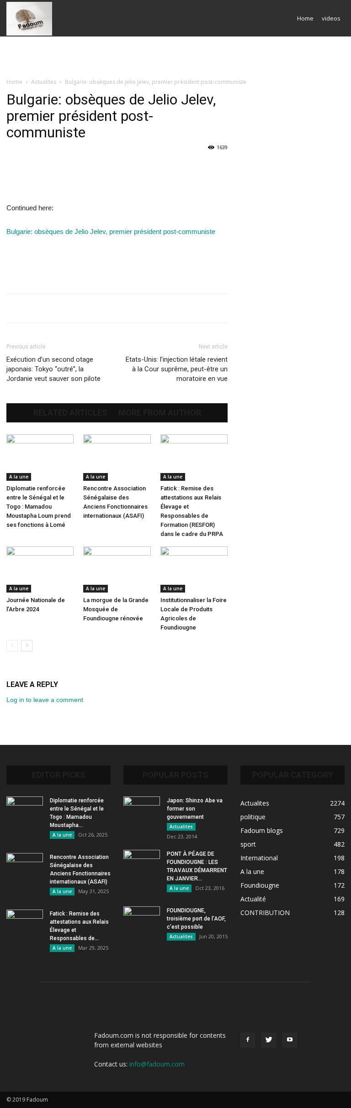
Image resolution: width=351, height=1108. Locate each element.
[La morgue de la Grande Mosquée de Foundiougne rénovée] (116, 569)
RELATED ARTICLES (70, 413)
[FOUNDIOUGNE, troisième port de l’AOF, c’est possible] (141, 919)
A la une (18, 476)
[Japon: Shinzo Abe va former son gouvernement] (141, 809)
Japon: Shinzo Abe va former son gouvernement (195, 808)
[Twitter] (268, 1040)
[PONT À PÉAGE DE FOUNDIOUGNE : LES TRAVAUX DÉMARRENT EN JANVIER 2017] (141, 862)
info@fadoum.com (157, 1064)
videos (331, 18)
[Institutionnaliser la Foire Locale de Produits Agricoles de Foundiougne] (194, 569)
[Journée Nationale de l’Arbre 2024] (40, 569)
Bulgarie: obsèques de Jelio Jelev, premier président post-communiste (110, 231)
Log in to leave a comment (44, 699)
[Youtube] (289, 1040)
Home (305, 18)
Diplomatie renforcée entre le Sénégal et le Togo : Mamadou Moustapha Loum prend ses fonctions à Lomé (38, 506)
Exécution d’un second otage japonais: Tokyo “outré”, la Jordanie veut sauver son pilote (53, 369)
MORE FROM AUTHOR (159, 413)
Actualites (43, 82)
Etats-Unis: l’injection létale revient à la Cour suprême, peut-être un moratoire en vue (177, 369)
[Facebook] (247, 1040)
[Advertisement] (175, 56)
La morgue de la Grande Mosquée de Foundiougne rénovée (116, 609)
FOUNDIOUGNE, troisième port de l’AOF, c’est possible (196, 918)
